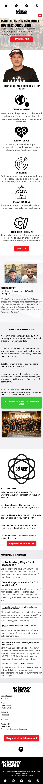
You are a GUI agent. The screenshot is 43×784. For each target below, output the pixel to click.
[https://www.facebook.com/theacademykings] (6, 5)
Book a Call (5, 727)
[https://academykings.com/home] (21, 11)
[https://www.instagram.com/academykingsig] (13, 780)
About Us (4, 698)
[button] (40, 15)
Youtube (4, 720)
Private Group (6, 708)
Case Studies (6, 705)
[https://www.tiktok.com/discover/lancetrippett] (37, 5)
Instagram (5, 717)
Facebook (5, 715)
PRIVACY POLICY (14, 775)
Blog (2, 701)
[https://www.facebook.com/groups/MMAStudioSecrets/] (16, 5)
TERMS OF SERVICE (27, 775)
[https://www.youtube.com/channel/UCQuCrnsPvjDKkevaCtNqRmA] (26, 5)
